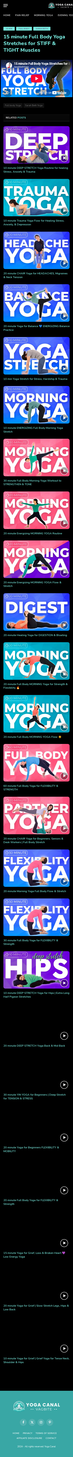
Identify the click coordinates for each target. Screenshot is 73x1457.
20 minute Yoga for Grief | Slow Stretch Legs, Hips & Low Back (36, 1307)
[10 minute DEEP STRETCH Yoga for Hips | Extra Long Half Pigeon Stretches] (36, 970)
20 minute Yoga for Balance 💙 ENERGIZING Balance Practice (36, 328)
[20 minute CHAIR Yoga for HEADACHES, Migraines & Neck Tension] (36, 250)
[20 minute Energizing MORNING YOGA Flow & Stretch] (36, 559)
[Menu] (5, 5)
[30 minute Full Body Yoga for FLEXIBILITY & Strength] (36, 917)
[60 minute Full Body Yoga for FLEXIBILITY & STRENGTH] (36, 762)
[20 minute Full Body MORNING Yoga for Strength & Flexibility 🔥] (36, 661)
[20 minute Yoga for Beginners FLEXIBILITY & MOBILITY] (36, 1124)
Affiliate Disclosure (29, 1438)
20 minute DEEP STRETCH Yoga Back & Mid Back (34, 1046)
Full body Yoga (13, 105)
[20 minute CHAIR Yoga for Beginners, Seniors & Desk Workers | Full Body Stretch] (36, 815)
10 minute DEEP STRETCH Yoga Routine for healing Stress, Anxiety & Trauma (35, 170)
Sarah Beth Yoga (33, 105)
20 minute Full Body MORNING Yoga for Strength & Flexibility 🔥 (35, 686)
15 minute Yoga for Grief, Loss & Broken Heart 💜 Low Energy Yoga (34, 1255)
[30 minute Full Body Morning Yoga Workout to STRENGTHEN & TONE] (36, 457)
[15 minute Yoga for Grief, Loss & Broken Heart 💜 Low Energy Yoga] (36, 1230)
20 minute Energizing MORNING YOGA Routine (32, 533)
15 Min (9, 28)
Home (7, 15)
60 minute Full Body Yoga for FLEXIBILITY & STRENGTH (30, 788)
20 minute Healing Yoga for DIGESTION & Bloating (35, 635)
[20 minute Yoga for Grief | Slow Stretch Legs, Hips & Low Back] (36, 1282)
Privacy (27, 1433)
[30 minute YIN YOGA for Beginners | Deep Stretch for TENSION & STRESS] (36, 1071)
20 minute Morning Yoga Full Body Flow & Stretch (34, 891)
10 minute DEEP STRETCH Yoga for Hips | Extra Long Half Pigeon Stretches (36, 995)
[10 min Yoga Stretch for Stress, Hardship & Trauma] (36, 355)
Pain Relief (22, 15)
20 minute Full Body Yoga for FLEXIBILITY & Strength (30, 1202)
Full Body (24, 28)
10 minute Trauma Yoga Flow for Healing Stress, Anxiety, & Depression (33, 222)
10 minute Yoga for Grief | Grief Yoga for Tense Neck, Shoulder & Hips (36, 1360)
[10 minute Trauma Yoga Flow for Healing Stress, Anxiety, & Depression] (36, 197)
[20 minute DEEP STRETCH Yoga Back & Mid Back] (36, 1022)
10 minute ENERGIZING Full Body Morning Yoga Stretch (33, 430)
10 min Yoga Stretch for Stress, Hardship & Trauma (35, 379)
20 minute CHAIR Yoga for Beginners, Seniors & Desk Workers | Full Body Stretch (33, 840)
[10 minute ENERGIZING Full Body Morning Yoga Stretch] (36, 404)
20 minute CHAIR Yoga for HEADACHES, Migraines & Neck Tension (35, 275)
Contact (51, 1438)
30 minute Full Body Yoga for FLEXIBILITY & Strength (30, 942)
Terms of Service (46, 1433)
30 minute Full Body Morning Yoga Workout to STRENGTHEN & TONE (32, 482)
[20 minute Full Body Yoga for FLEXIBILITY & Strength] (36, 1177)
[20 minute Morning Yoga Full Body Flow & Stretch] (36, 868)
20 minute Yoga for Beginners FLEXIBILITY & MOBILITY (31, 1149)
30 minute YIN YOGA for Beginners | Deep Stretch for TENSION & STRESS (34, 1096)
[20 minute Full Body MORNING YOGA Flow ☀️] (36, 713)
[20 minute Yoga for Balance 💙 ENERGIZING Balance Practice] (36, 303)
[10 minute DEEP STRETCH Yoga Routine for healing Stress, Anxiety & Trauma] (36, 145)
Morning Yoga (43, 15)
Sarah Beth (42, 28)
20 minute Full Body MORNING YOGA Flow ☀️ (32, 737)
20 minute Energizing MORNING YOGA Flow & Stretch (32, 584)
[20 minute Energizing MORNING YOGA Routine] (36, 510)
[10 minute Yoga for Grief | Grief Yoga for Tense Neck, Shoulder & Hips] (36, 1335)
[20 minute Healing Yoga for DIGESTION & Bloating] (36, 612)
